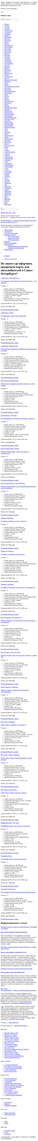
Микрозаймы (8, 230)
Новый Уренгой (9, 127)
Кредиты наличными (11, 233)
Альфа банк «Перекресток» (9, 346)
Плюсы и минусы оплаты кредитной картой (12, 972)
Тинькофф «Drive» (6, 856)
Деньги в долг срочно (11, 1039)
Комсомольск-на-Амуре (11, 86)
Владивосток (8, 45)
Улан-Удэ (7, 181)
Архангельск (8, 30)
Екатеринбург (8, 63)
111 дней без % (21, 725)
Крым (6, 94)
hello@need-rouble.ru (20, 1025)
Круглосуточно (9, 1043)
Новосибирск (8, 126)
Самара (6, 150)
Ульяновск (7, 183)
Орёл (6, 130)
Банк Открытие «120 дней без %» (11, 617)
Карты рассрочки (13, 238)
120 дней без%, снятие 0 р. (26, 418)
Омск (6, 129)
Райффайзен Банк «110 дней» (10, 823)
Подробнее (4, 309)
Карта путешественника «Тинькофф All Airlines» (14, 932)
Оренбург (7, 132)
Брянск (6, 44)
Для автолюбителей (20, 859)
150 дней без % (20, 554)
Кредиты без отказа (10, 1071)
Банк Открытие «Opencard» (9, 687)
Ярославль (7, 204)
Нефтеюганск (8, 112)
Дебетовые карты (13, 240)
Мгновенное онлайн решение (26, 892)
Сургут (6, 170)
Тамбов (6, 175)
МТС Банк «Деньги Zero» (9, 789)
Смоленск (7, 160)
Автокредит (8, 231)
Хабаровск (7, 188)
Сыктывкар (8, 171)
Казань (6, 75)
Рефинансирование (10, 243)
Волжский (7, 52)
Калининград (8, 76)
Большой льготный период (12, 1083)
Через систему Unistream (12, 1054)
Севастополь (8, 157)
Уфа (5, 184)
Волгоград (7, 50)
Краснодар (7, 89)
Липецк (6, 99)
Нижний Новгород (10, 117)
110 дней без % (25, 826)
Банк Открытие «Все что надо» (10, 652)
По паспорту (8, 1090)
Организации (8, 244)
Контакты (7, 1134)
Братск (6, 42)
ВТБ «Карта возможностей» (9, 380)
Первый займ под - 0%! (8, 212)
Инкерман (7, 70)
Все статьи (4, 988)
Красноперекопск (9, 91)
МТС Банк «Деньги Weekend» (10, 755)
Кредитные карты (13, 236)
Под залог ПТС (9, 1047)
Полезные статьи (9, 1130)
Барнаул (6, 35)
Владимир (7, 49)
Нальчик (7, 109)
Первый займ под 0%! (11, 1033)
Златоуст (7, 65)
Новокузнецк (8, 122)
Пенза (6, 134)
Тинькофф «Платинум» (8, 889)
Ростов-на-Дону (9, 145)
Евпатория (7, 62)
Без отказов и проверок (11, 1041)
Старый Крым (8, 165)
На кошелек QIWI (10, 1051)
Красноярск (8, 93)
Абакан (6, 24)
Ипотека (7, 241)
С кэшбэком (8, 1082)
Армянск (7, 29)
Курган (6, 96)
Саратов (7, 155)
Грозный (7, 57)
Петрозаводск (8, 139)
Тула (5, 178)
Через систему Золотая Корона (14, 1056)
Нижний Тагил (9, 119)
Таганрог (7, 173)
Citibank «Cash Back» (7, 584)
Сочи (6, 162)
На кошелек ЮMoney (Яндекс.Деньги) (16, 1049)
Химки (6, 189)
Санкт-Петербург (9, 152)
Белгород (7, 39)
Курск (6, 98)
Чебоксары (7, 191)
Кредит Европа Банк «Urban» (10, 448)
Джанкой (7, 58)
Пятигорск (7, 142)
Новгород (7, 121)
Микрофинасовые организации (18, 246)
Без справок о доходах (11, 1091)
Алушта (6, 27)
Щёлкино (7, 199)
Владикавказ (8, 47)
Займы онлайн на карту (11, 1038)
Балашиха (7, 34)
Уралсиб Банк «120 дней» (9, 415)
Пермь (6, 137)
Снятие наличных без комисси (14, 1085)
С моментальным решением (13, 1068)
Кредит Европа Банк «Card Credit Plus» (13, 483)
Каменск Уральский (10, 80)
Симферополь (8, 158)
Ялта (5, 203)
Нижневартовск (9, 114)
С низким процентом (11, 1065)
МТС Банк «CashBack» (8, 722)
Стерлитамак (8, 166)
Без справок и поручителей (13, 1066)
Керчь (6, 83)
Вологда (7, 53)
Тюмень (6, 180)
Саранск (7, 153)
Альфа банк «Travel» (7, 313)
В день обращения (10, 1069)
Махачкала (7, 103)
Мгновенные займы (10, 1036)
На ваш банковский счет (12, 1057)
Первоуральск (8, 135)
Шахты (6, 198)
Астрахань (7, 32)
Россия (6, 144)
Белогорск (7, 40)
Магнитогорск (9, 101)
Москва (6, 106)
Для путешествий (20, 316)
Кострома (7, 88)
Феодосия (7, 186)
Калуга (6, 78)
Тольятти (7, 176)
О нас (6, 1132)
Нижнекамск (8, 116)
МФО (6, 1122)
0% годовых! (22, 793)
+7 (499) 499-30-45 (12, 1022)
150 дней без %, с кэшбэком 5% (25, 587)
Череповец (7, 194)
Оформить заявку (13, 309)
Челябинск (7, 193)
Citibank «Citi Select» (7, 551)
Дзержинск (7, 60)
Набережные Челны (10, 107)
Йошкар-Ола (8, 73)
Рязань (6, 147)
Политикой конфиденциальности (21, 1003)
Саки (6, 148)
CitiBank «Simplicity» (7, 518)
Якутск (6, 201)
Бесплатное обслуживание (12, 1087)
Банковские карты (10, 235)
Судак (6, 168)
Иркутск (7, 71)
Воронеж (7, 55)
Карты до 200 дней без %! (9, 222)
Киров (6, 85)
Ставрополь (8, 163)
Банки (6, 1123)
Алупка (6, 26)
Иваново (7, 67)
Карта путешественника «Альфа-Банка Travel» (14, 952)
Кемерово (7, 81)
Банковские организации (16, 248)
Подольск (7, 140)
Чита (5, 196)
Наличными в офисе (10, 1044)
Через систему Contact (11, 1052)
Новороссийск (9, 124)
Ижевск (6, 68)
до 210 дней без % (21, 521)
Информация (8, 249)
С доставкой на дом (10, 1046)
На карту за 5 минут (10, 1034)
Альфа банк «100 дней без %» (10, 278)
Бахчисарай (8, 37)
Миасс (6, 104)
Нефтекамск (8, 111)
